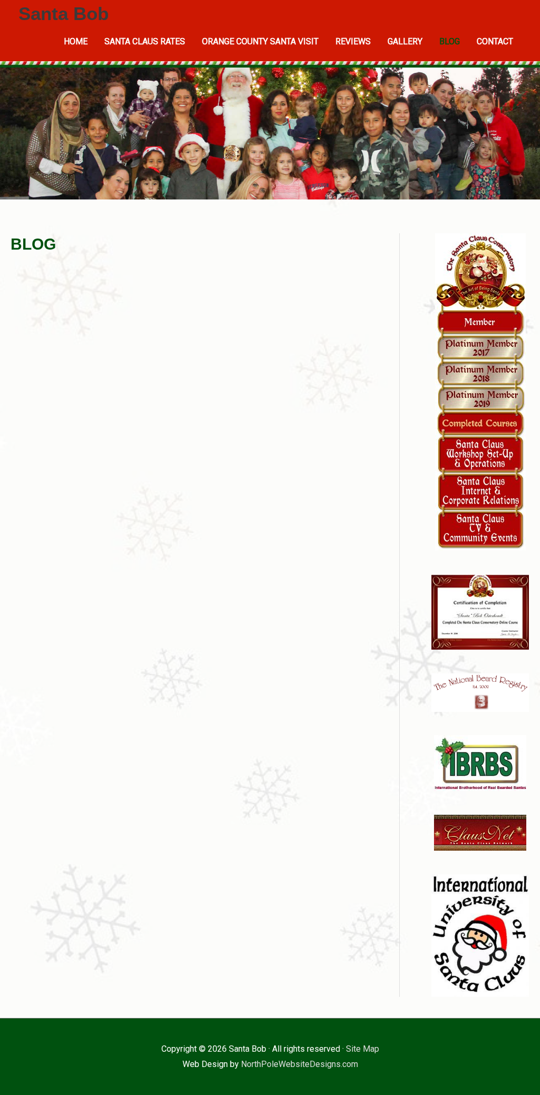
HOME (76, 41)
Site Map (362, 1049)
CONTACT (495, 41)
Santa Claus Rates (144, 41)
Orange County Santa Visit (260, 41)
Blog (449, 41)
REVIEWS (353, 41)
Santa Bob (63, 13)
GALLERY (405, 41)
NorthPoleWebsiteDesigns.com (299, 1064)
